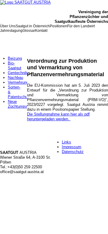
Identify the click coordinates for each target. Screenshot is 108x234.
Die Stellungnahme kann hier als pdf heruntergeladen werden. (58, 116)
